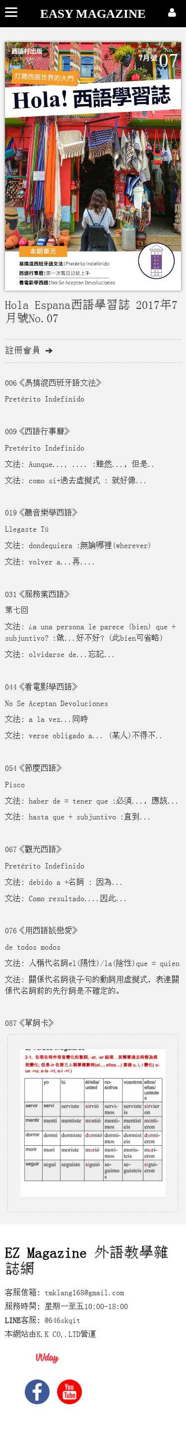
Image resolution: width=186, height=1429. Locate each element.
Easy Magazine (93, 13)
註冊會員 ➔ (29, 350)
